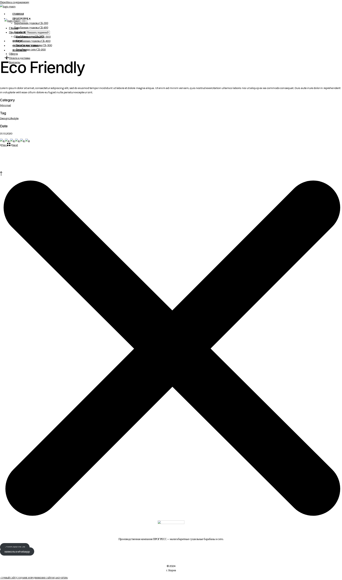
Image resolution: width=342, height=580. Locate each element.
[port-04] (17, 141)
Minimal (5, 105)
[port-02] (7, 141)
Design (4, 118)
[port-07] (27, 141)
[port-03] (12, 141)
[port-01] (2, 141)
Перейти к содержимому (14, 2)
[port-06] (22, 141)
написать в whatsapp (17, 551)
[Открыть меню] (24, 21)
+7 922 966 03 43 (14, 547)
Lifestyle (14, 118)
